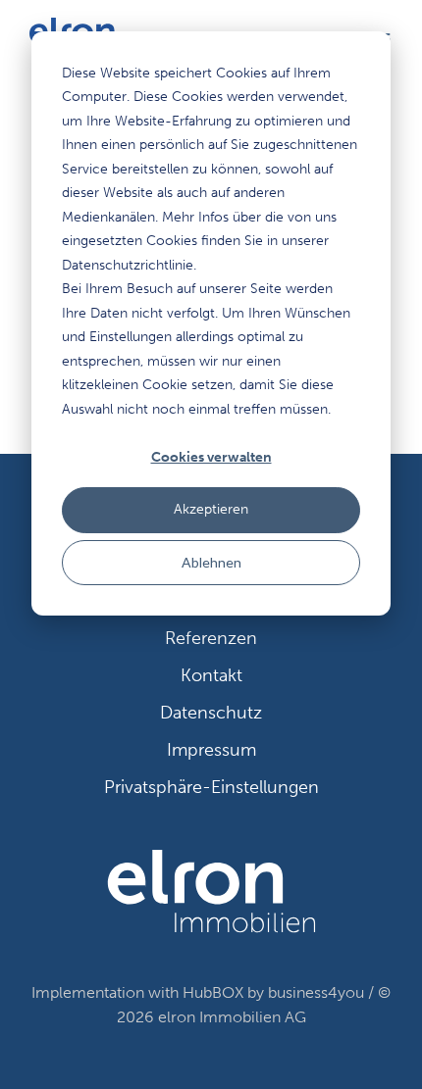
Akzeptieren (211, 509)
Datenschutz (211, 712)
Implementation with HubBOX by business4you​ (197, 992)
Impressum (211, 750)
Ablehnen (211, 562)
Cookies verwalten (211, 457)
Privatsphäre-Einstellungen (211, 787)
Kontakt (211, 675)
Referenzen (211, 638)
